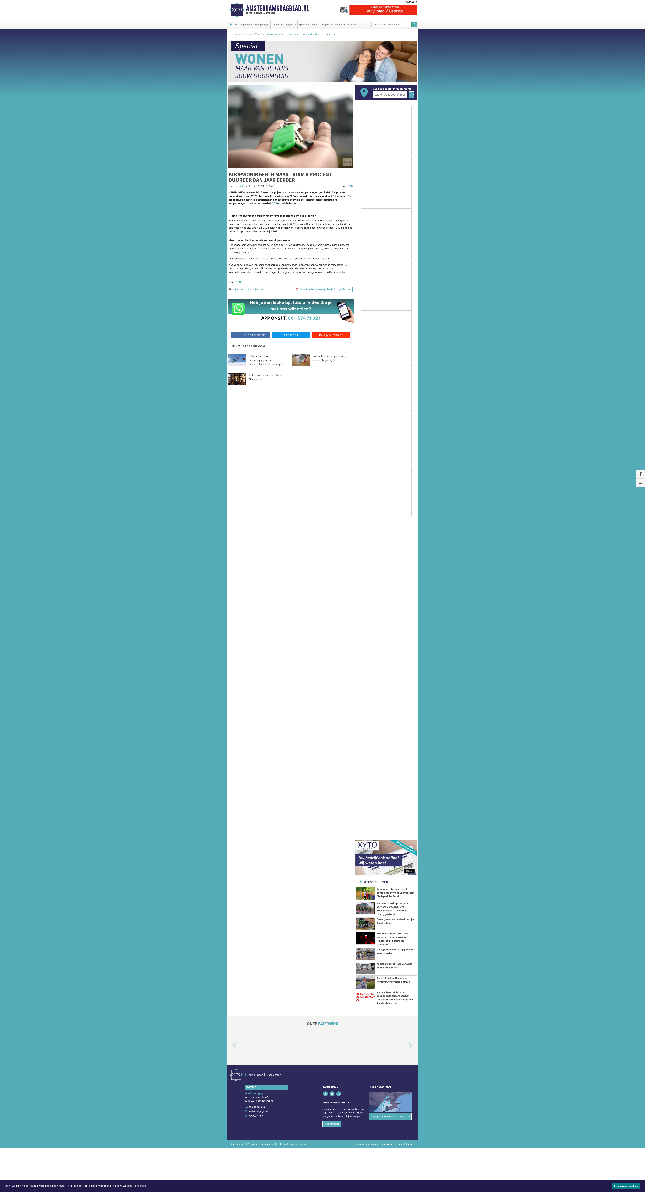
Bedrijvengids (262, 24)
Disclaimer (387, 824)
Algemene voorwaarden (367, 824)
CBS (350, 186)
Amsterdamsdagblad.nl (277, 8)
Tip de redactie (333, 335)
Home (234, 34)
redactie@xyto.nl (258, 791)
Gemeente (277, 24)
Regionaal (291, 24)
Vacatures (340, 24)
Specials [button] (303, 24)
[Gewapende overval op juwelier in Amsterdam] (365, 634)
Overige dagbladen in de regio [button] (387, 797)
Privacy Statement (404, 824)
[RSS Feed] (339, 774)
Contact (352, 24)
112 (236, 24)
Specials (246, 34)
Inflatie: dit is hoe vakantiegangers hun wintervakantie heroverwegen (266, 360)
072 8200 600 (257, 787)
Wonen (258, 34)
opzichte (246, 289)
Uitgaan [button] (326, 24)
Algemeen (246, 24)
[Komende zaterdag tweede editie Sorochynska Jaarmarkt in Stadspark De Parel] (365, 574)
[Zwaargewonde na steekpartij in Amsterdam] (365, 604)
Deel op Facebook (253, 335)
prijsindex (257, 289)
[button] (231, 726)
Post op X (292, 335)
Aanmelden (332, 804)
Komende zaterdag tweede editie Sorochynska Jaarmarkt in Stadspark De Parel (395, 573)
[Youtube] (332, 774)
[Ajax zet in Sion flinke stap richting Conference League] (365, 663)
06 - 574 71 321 (304, 318)
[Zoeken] (414, 24)
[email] (640, 482)
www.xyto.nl (256, 796)
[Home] (231, 24)
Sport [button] (315, 24)
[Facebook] (325, 774)
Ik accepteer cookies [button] (626, 1186)
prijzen (236, 289)
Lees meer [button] (140, 1185)
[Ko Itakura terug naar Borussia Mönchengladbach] (365, 648)
